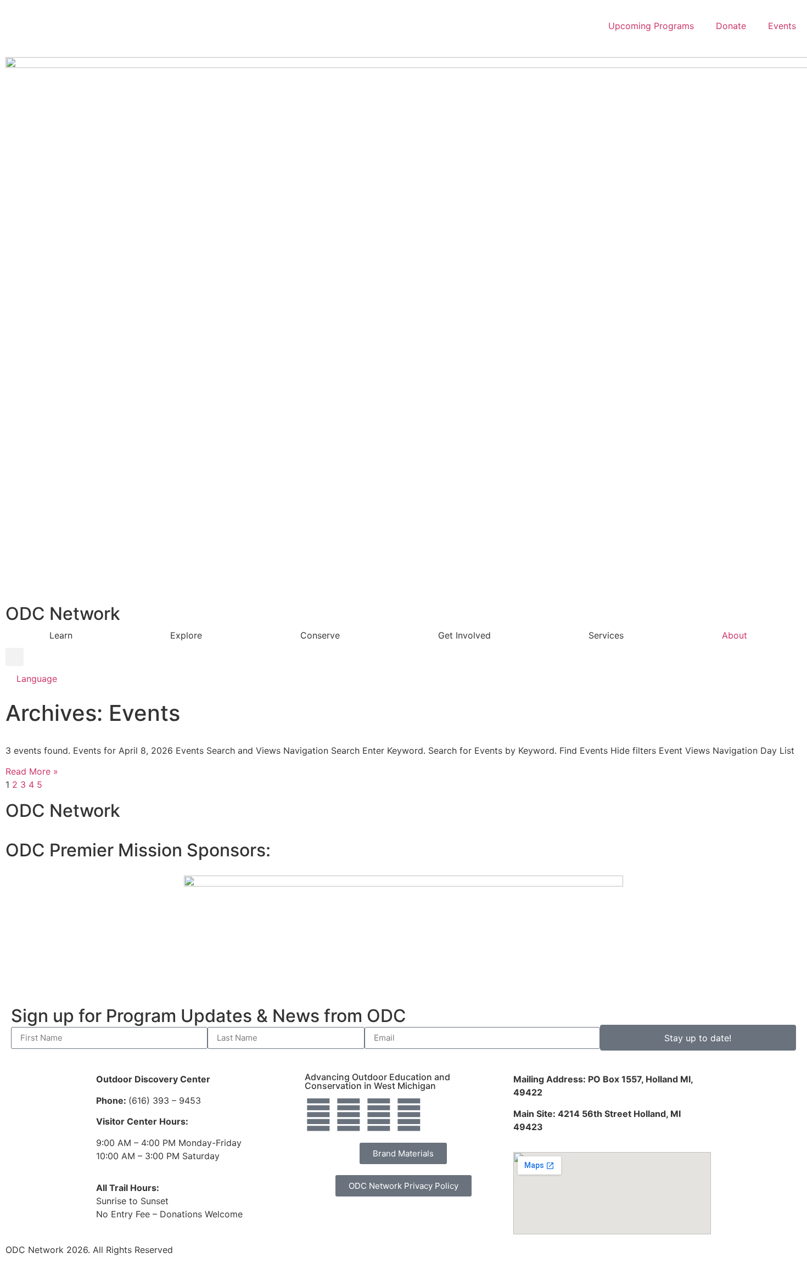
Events (782, 25)
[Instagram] (348, 1114)
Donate (731, 25)
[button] (14, 657)
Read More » (31, 771)
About (734, 635)
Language (36, 678)
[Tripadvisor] (379, 1114)
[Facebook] (318, 1114)
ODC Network (62, 613)
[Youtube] (409, 1114)
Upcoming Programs (651, 25)
